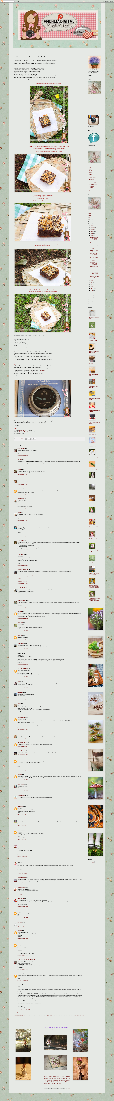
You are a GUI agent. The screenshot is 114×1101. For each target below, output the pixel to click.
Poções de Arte (21, 898)
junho (92, 280)
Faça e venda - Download (92, 186)
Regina (19, 703)
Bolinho (58, 1078)
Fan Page (19, 578)
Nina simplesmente (22, 877)
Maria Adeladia (21, 643)
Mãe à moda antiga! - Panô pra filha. (94, 551)
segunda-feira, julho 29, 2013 (23, 906)
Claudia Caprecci (21, 887)
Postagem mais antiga (79, 1015)
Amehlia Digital (48, 1076)
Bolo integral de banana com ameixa (94, 399)
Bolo (62, 1078)
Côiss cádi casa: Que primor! (94, 277)
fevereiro (92, 288)
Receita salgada (56, 1083)
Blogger (68, 1088)
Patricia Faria (20, 806)
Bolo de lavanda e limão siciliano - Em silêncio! (93, 503)
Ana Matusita (42, 370)
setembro (92, 231)
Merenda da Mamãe (93, 181)
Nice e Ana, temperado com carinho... (25, 734)
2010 (90, 297)
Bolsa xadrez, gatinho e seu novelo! (94, 515)
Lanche (60, 1080)
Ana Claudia (20, 911)
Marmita (65, 1080)
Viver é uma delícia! (92, 492)
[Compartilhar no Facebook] (33, 439)
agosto (92, 233)
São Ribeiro (20, 692)
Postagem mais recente (18, 1015)
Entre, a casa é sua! (92, 434)
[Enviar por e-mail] (28, 439)
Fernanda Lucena (21, 943)
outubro (92, 229)
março (92, 286)
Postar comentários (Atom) (22, 1018)
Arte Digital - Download (65, 1076)
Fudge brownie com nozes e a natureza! (94, 423)
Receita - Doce (92, 176)
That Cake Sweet (21, 795)
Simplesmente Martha (22, 742)
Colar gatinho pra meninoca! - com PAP (94, 411)
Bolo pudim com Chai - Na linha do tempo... (94, 352)
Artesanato (46, 1078)
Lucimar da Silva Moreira (23, 569)
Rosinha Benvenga (22, 750)
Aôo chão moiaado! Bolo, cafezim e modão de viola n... (94, 272)
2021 (90, 215)
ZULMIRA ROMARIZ (23, 668)
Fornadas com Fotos (93, 184)
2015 (90, 219)
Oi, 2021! (90, 329)
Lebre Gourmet (27, 375)
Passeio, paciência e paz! (93, 469)
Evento (50, 1080)
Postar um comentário (20, 1012)
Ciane (19, 681)
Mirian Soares (21, 479)
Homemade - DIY (92, 182)
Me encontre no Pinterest (22, 581)
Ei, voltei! (91, 363)
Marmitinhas (91, 179)
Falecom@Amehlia (93, 189)
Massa (68, 1080)
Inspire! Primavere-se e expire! (94, 562)
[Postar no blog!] (30, 439)
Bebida (50, 1078)
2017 (90, 217)
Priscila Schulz (21, 498)
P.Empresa (67, 1081)
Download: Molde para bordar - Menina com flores (94, 238)
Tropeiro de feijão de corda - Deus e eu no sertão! (94, 574)
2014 (90, 221)
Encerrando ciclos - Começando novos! (92, 446)
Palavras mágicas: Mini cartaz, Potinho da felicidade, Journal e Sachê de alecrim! (94, 586)
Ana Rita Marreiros (22, 587)
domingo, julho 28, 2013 (22, 856)
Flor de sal (34, 372)
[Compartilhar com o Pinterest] (35, 439)
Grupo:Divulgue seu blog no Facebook (25, 575)
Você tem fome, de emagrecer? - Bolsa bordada (94, 457)
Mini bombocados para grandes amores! (94, 254)
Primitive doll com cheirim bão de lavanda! (94, 539)
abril (92, 284)
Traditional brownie (23, 431)
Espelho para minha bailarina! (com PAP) (94, 268)
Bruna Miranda (21, 540)
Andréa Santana (21, 717)
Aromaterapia (55, 1076)
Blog (90, 167)
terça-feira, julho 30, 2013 (23, 955)
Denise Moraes (21, 784)
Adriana (19, 469)
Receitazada (20, 488)
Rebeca (19, 512)
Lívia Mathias (20, 554)
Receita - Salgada (92, 177)
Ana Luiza (20, 922)
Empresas (91, 190)
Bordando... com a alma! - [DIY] (94, 243)
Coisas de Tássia (21, 448)
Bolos (90, 169)
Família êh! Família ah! (94, 251)
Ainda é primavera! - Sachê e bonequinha (94, 480)
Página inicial (49, 1015)
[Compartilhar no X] (32, 439)
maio (92, 282)
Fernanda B (20, 973)
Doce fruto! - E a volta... (93, 340)
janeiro (92, 290)
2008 (90, 301)
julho (92, 235)
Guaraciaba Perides (22, 600)
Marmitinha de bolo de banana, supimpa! (94, 259)
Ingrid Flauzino (21, 525)
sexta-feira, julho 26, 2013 (23, 455)
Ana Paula (20, 459)
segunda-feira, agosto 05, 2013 (24, 1009)
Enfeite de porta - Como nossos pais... (93, 387)
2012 (90, 292)
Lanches (90, 174)
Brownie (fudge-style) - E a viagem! (94, 527)
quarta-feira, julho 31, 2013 (23, 980)
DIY (48, 1080)
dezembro (93, 225)
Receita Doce (47, 1083)
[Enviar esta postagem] (26, 438)
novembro (93, 227)
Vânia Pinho (20, 819)
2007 (90, 303)
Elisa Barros (20, 622)
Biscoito (53, 1078)
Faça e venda (55, 1080)
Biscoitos (91, 170)
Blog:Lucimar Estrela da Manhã (24, 573)
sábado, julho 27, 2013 (22, 802)
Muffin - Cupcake (59, 1081)
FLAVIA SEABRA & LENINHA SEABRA (27, 959)
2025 (90, 213)
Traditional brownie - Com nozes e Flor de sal (94, 247)
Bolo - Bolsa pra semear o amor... (93, 375)
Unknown (20, 635)
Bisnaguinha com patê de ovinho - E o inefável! (94, 263)
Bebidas (90, 172)
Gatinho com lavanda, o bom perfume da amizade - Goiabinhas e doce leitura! (94, 599)
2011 (90, 295)
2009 (90, 299)
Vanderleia (20, 611)
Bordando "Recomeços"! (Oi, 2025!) (94, 318)
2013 (90, 223)
